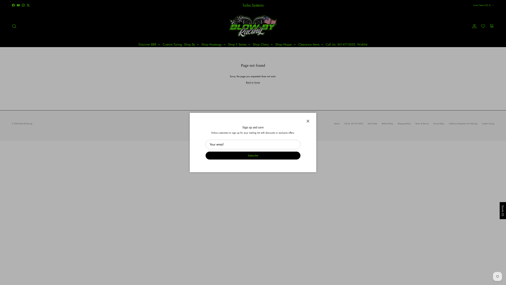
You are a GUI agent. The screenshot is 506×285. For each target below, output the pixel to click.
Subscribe (253, 155)
